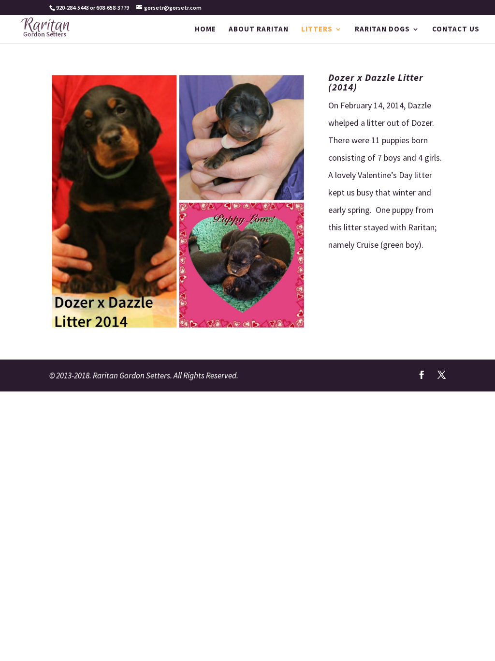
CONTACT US (456, 29)
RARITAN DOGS (382, 29)
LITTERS (317, 29)
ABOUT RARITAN (259, 29)
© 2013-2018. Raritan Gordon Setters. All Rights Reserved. (143, 375)
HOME (205, 29)
